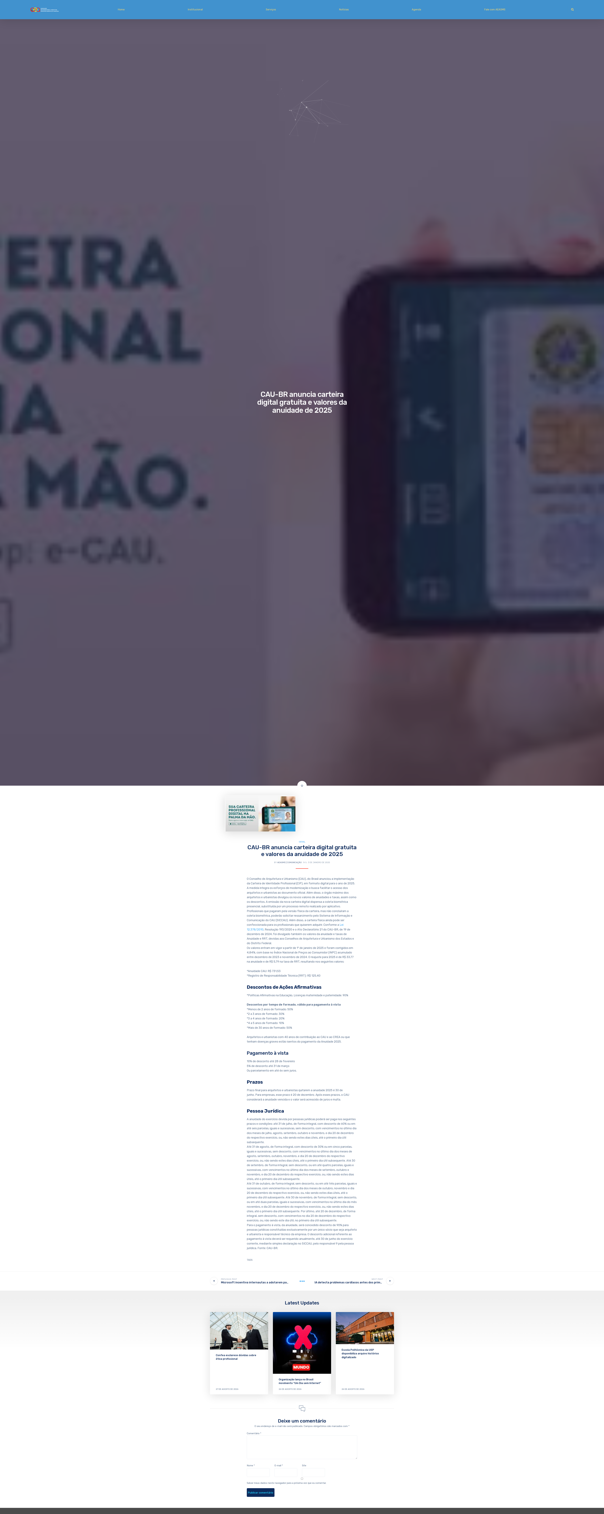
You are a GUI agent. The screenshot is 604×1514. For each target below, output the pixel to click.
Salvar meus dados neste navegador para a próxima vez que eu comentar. (286, 1483)
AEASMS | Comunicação (289, 862)
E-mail (278, 1465)
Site (304, 1465)
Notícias (344, 9)
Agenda (416, 9)
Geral (302, 842)
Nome (251, 1465)
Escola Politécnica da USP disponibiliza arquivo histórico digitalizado (360, 1353)
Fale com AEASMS (494, 9)
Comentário (254, 1433)
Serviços (271, 9)
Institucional (195, 9)
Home (121, 9)
